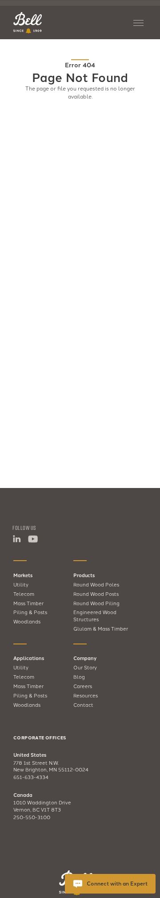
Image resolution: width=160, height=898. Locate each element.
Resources (85, 695)
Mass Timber (28, 603)
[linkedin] (16, 539)
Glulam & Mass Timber (100, 628)
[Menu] (140, 22)
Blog (79, 676)
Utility (20, 584)
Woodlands (26, 621)
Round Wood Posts (96, 593)
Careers (82, 685)
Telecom (23, 593)
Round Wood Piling (96, 603)
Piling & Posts (30, 611)
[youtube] (32, 539)
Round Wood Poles (96, 584)
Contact (83, 704)
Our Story (85, 667)
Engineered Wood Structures (94, 615)
